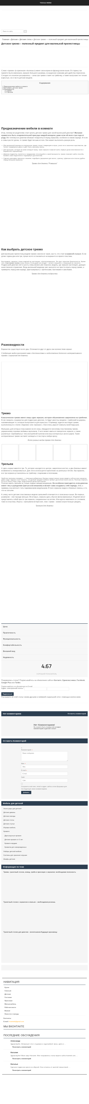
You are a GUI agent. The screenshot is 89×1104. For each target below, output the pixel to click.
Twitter (17, 683)
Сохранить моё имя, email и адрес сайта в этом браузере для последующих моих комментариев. (44, 788)
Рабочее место (10, 1007)
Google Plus (6, 683)
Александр (15, 1041)
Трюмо (8, 91)
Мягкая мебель (10, 1004)
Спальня (8, 991)
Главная (5, 39)
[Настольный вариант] (44, 445)
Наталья (14, 1064)
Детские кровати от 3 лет (14, 839)
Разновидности (8, 89)
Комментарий (26, 750)
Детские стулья (9, 824)
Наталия (14, 1052)
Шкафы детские (9, 859)
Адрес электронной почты (12, 688)
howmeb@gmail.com (16, 1021)
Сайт (23, 777)
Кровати (6, 831)
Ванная (7, 1011)
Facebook (81, 680)
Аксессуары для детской (12, 808)
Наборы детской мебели (12, 851)
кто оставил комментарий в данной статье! (47, 727)
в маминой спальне (73, 254)
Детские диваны (9, 812)
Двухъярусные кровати (13, 835)
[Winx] (61, 445)
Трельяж (9, 92)
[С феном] (10, 445)
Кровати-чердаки (11, 843)
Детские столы (26, 39)
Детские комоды (9, 816)
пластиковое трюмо (12, 263)
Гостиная (8, 997)
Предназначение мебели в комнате (15, 86)
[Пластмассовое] (27, 445)
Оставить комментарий (77, 713)
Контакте (57, 680)
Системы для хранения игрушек (15, 855)
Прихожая (8, 1000)
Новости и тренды (12, 1014)
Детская (14, 39)
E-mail (24, 770)
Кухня (7, 987)
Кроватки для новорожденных (15, 847)
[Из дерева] (79, 445)
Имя (23, 764)
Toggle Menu (45, 3)
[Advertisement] (44, 111)
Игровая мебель (9, 827)
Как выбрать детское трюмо (12, 88)
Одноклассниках (69, 680)
